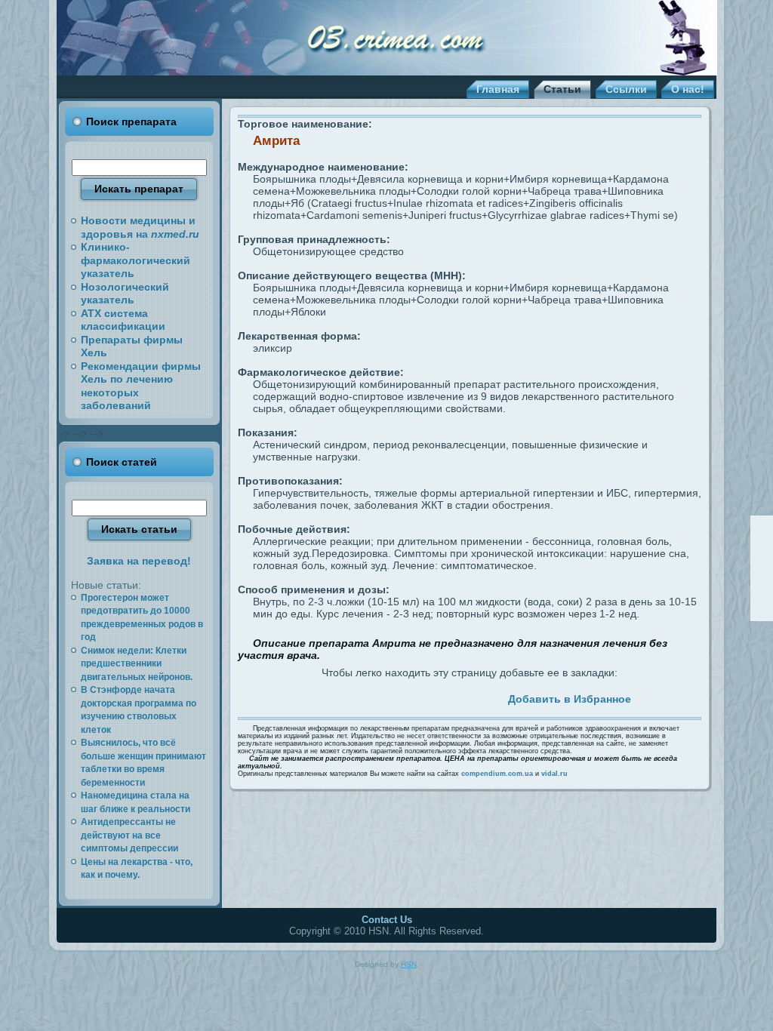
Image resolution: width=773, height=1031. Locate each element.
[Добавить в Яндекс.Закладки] (436, 697)
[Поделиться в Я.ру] (453, 697)
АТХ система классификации (123, 320)
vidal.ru (554, 773)
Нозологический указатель (125, 293)
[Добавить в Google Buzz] (383, 697)
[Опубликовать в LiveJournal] (349, 697)
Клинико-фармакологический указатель (135, 260)
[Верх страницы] (761, 527)
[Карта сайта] (761, 588)
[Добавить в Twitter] (314, 697)
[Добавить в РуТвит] (418, 697)
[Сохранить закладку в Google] (366, 697)
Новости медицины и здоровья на (140, 227)
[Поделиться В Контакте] (401, 697)
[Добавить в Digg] (488, 697)
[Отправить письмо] (761, 568)
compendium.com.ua (497, 773)
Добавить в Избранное (569, 699)
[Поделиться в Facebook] (331, 697)
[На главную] (761, 548)
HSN (409, 964)
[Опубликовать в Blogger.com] (470, 697)
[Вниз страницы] (761, 609)
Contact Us (387, 919)
